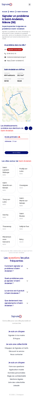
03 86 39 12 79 (11, 54)
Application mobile (16, 370)
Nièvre (12, 12)
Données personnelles (16, 373)
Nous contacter (16, 354)
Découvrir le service (16, 351)
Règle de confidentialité (16, 376)
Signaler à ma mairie (14, 49)
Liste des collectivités (16, 382)
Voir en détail (16, 152)
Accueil (4, 12)
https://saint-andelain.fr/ (15, 61)
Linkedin (16, 385)
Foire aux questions (16, 366)
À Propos (16, 338)
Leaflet (28, 121)
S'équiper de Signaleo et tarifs (16, 348)
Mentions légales (16, 379)
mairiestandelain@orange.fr (16, 57)
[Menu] (29, 4)
